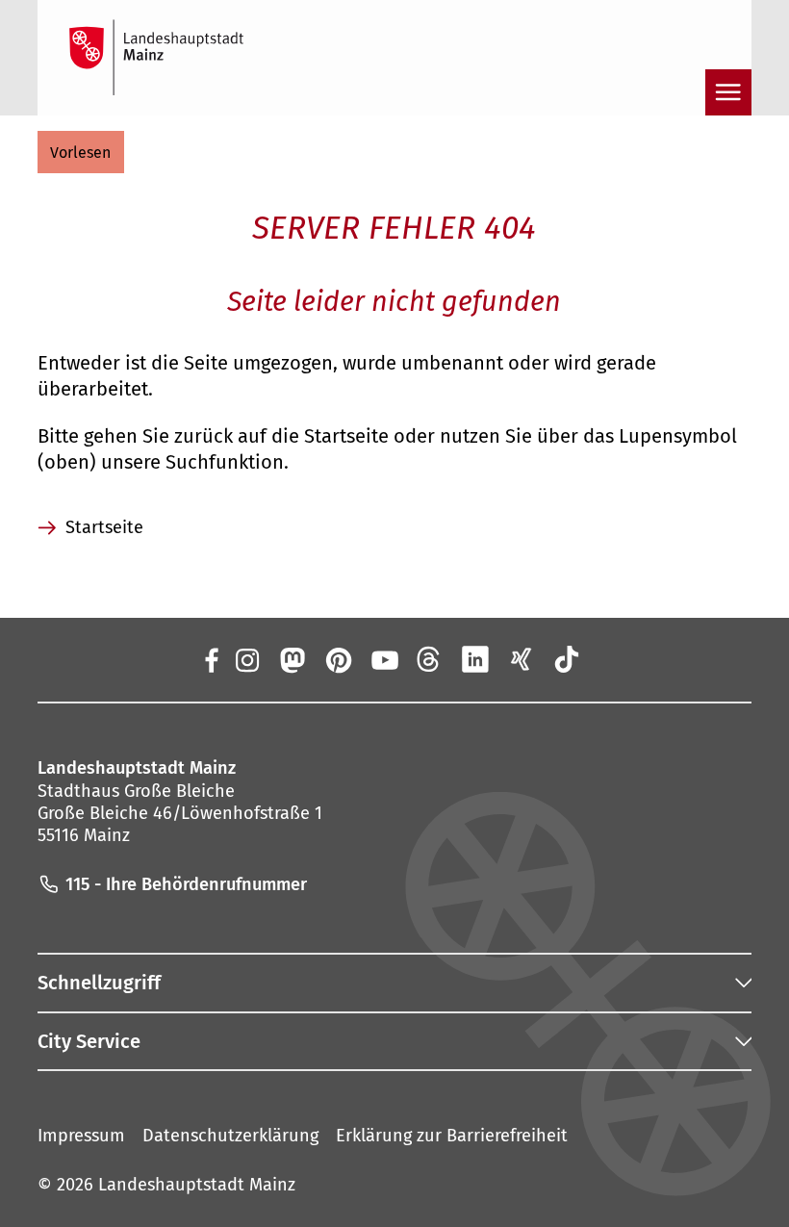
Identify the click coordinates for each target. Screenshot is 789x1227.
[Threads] (430, 659)
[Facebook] (211, 659)
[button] (81, 152)
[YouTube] (384, 659)
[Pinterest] (338, 659)
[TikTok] (567, 659)
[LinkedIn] (475, 659)
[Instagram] (246, 659)
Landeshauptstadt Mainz (196, 1184)
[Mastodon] (292, 659)
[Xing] (521, 659)
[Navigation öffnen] (728, 92)
